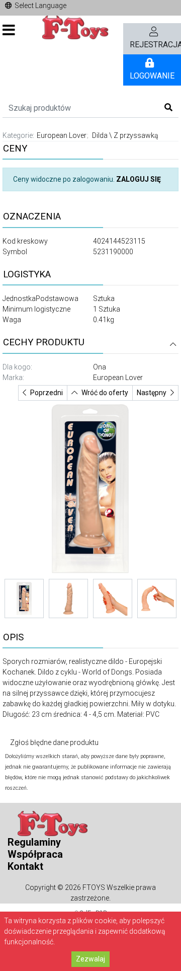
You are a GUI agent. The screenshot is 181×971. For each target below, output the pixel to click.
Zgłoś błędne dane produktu (54, 742)
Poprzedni (46, 393)
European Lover (61, 135)
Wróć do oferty (104, 393)
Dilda (100, 135)
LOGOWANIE (152, 76)
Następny (151, 393)
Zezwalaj (90, 959)
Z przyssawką (136, 135)
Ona (99, 367)
